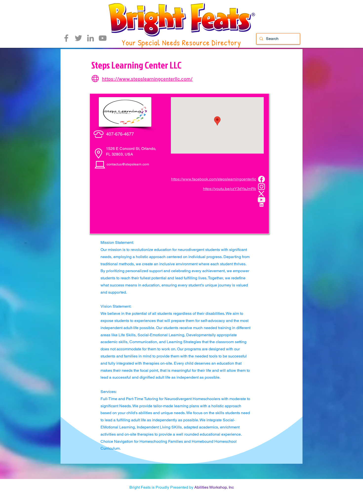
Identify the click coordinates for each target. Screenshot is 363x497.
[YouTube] (102, 38)
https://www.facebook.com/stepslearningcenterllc (213, 179)
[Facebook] (66, 38)
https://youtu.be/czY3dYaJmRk (229, 188)
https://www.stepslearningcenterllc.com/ (147, 79)
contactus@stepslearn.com (128, 164)
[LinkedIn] (90, 38)
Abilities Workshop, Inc (214, 487)
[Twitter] (78, 38)
